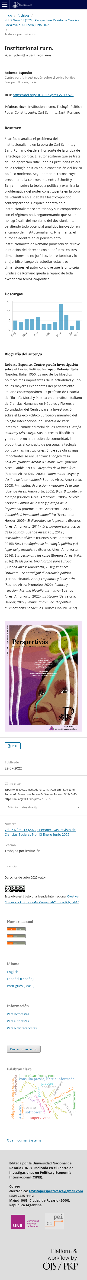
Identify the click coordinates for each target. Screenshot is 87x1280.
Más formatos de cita (23, 807)
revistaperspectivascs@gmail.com (56, 1191)
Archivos (23, 15)
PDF (14, 746)
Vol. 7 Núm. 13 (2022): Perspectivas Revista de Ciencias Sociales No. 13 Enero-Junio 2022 (42, 22)
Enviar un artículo (23, 1049)
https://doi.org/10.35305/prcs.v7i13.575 (43, 95)
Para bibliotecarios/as (22, 1028)
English (12, 972)
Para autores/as (18, 1021)
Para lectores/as (18, 1014)
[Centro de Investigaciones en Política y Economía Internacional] (54, 1228)
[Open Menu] (4, 4)
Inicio (8, 15)
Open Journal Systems (24, 1140)
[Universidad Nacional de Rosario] (25, 1228)
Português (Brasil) (20, 986)
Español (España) (20, 979)
